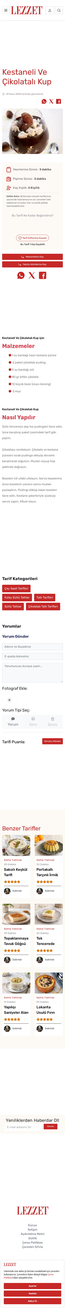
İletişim (32, 1229)
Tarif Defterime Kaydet (34, 238)
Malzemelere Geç (34, 256)
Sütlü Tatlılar (13, 606)
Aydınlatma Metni (32, 1234)
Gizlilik (32, 1238)
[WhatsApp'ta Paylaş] (44, 101)
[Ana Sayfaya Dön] (32, 1210)
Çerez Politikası (32, 1242)
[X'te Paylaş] (51, 101)
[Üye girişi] (50, 10)
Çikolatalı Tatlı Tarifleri (43, 606)
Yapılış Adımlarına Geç (34, 264)
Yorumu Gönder (52, 741)
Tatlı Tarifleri (44, 597)
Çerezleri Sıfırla (32, 1247)
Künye (32, 1225)
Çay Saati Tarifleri (16, 588)
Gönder (50, 1126)
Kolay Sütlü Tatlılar (17, 597)
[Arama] (59, 10)
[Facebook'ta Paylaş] (58, 101)
